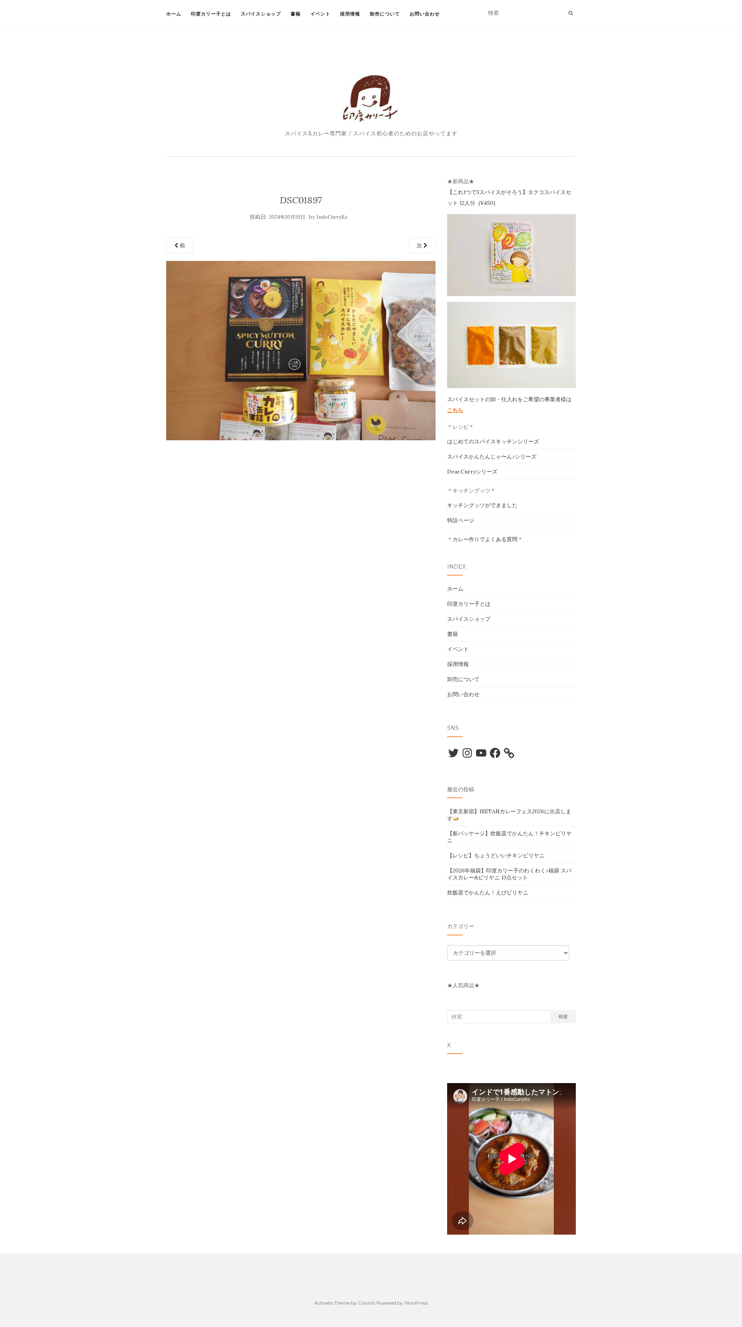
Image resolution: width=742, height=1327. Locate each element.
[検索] (570, 13)
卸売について (385, 14)
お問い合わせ (425, 14)
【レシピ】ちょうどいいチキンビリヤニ (496, 855)
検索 (563, 1016)
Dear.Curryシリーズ (472, 471)
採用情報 (350, 14)
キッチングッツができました (482, 505)
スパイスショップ (261, 14)
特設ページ (460, 520)
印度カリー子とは (211, 14)
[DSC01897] (301, 349)
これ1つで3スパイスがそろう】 (490, 192)
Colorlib (366, 1303)
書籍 (296, 14)
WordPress (416, 1303)
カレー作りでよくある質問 (485, 539)
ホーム (173, 14)
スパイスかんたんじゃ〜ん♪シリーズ (491, 456)
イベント (320, 14)
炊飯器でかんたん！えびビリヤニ (487, 892)
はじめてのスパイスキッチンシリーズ (493, 441)
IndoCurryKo (332, 217)
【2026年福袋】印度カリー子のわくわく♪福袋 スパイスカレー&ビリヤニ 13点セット (509, 874)
